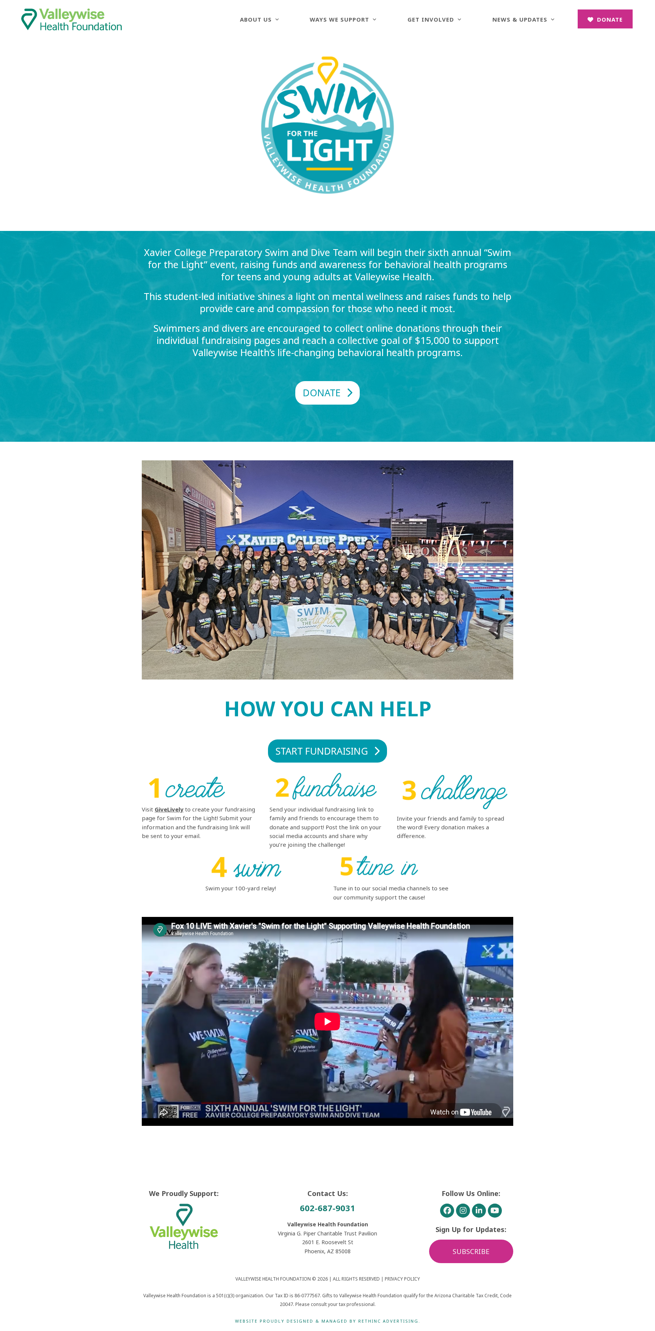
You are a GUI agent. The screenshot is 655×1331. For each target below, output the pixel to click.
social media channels (401, 888)
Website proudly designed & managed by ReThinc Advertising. (327, 1321)
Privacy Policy (402, 1279)
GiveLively (169, 809)
